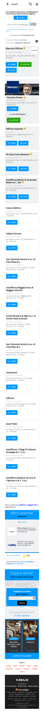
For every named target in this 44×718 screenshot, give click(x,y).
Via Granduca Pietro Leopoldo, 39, (18, 268)
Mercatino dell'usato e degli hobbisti (13, 644)
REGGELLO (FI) (28, 134)
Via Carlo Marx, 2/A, (13, 56)
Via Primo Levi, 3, (12, 134)
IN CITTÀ (17, 669)
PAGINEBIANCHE (19, 694)
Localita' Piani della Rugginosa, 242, (19, 404)
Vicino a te (27, 43)
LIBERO (9, 692)
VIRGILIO (14, 692)
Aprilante (30, 642)
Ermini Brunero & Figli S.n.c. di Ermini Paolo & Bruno (21, 317)
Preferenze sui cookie (19, 700)
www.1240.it (25, 24)
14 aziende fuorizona (28, 35)
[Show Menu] (37, 4)
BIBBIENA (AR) (30, 56)
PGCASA (11, 694)
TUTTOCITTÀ (27, 694)
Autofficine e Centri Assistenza (14, 52)
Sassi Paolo (11, 423)
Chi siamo (10, 698)
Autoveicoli (11, 372)
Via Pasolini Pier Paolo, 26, (15, 486)
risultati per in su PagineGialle (20, 562)
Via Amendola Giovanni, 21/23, (17, 378)
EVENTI (22, 672)
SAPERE (35, 666)
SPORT (15, 666)
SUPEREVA (33, 696)
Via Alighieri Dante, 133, (14, 239)
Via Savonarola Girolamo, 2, (16, 324)
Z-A (26, 40)
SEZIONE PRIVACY (33, 686)
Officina (10, 398)
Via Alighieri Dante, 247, (14, 429)
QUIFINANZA (18, 696)
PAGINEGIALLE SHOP (31, 692)
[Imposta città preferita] (7, 4)
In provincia (18, 43)
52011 (22, 56)
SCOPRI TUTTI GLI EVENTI (22, 656)
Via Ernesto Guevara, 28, (15, 188)
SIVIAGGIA (11, 696)
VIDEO (29, 666)
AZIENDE (34, 669)
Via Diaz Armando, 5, (13, 296)
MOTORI (22, 666)
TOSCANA (9, 58)
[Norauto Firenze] (13, 87)
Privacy (25, 698)
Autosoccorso (9, 132)
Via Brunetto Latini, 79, (14, 214)
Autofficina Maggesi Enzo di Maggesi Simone (19, 289)
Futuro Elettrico (13, 207)
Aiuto (28, 700)
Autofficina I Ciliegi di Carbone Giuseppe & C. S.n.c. (21, 451)
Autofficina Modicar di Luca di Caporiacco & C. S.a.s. (20, 479)
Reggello (14, 4)
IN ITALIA (26, 669)
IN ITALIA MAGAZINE (10, 686)
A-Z (22, 40)
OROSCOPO (9, 669)
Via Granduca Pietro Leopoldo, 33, (18, 353)
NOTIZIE (8, 666)
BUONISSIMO (25, 696)
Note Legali (18, 698)
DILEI (33, 694)
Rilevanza (17, 40)
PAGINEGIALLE (21, 692)
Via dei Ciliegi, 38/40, (13, 458)
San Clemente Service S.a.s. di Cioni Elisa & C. (20, 260)
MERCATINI (13, 639)
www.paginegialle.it (28, 556)
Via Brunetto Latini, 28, (14, 160)
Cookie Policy (32, 698)
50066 (20, 134)
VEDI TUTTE (22, 522)
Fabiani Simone (13, 233)
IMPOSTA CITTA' (22, 686)
